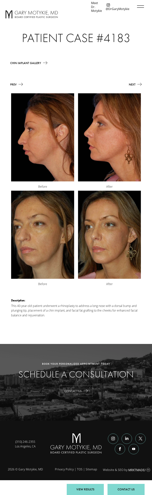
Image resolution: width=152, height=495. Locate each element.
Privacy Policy (64, 469)
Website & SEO (113, 470)
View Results (85, 489)
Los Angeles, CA (25, 446)
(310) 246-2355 (25, 442)
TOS (79, 469)
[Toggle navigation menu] (139, 6)
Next (132, 84)
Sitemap (91, 469)
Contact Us (73, 391)
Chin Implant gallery (25, 63)
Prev (13, 84)
